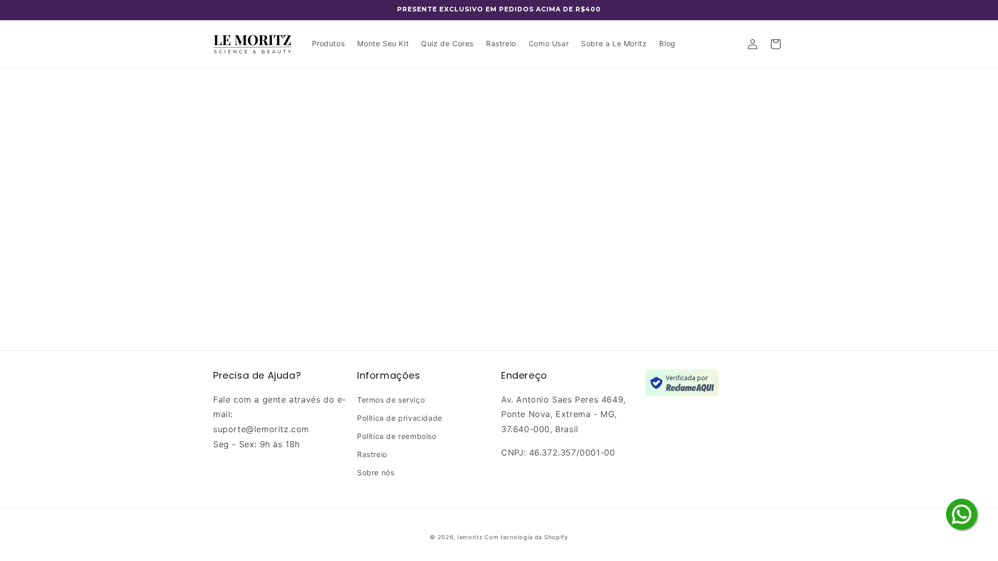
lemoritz (470, 537)
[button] (775, 44)
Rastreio (372, 454)
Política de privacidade (399, 417)
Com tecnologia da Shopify (526, 537)
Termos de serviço (391, 399)
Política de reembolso (397, 436)
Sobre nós (375, 472)
